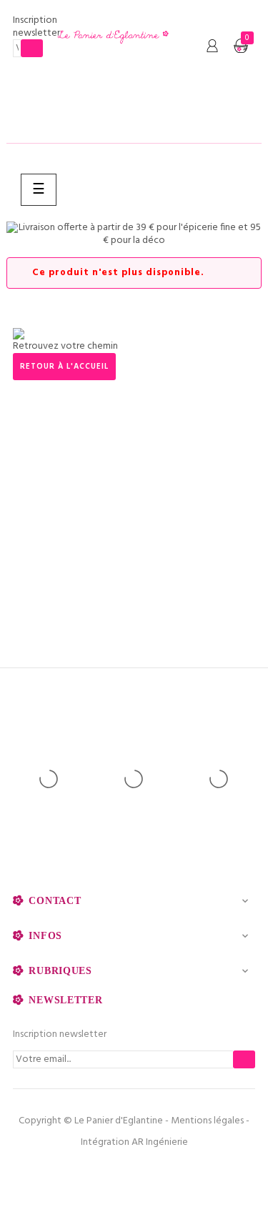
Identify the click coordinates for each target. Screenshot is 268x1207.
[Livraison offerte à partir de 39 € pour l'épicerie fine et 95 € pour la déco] (134, 234)
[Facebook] (103, 1171)
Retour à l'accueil (64, 366)
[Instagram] (165, 1171)
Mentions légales (207, 1121)
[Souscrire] (32, 48)
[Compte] (212, 46)
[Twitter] (134, 1171)
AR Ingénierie (159, 1142)
